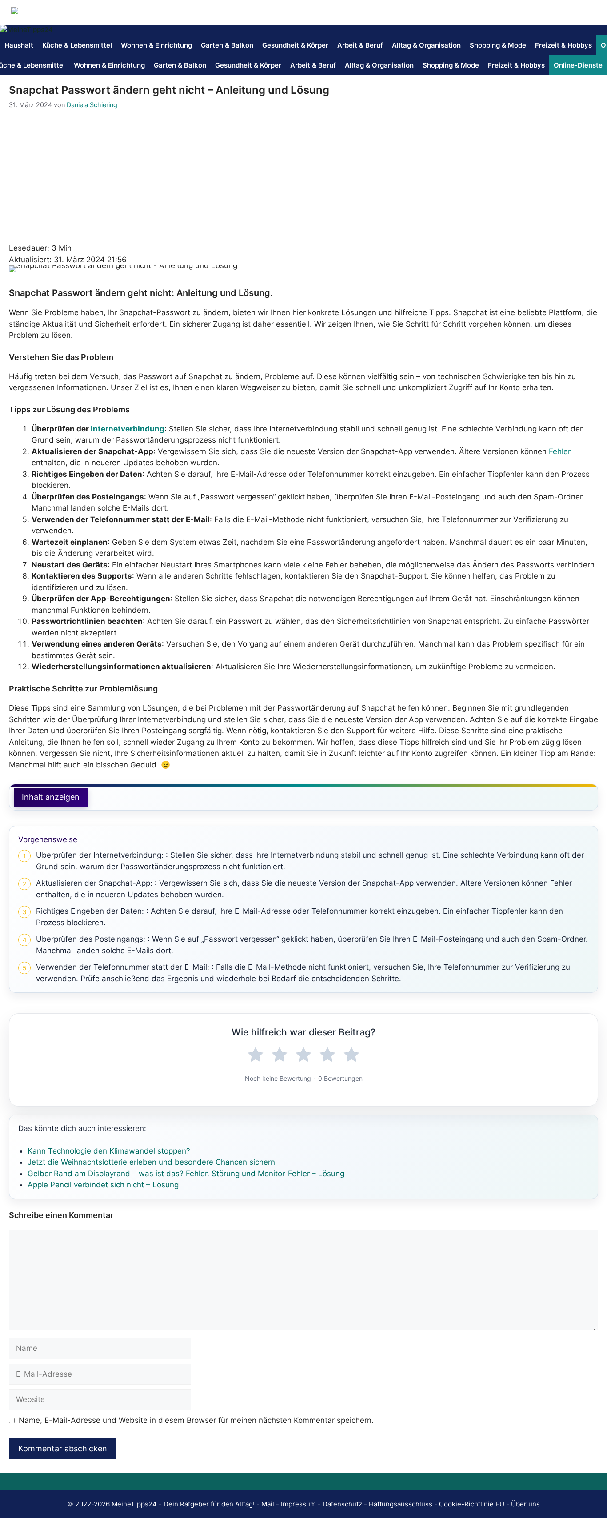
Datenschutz (342, 1504)
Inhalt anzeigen (51, 797)
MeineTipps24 (134, 1504)
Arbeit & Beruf (360, 45)
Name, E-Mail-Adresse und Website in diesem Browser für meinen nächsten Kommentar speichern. (196, 1420)
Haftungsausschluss (400, 1504)
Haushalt (18, 45)
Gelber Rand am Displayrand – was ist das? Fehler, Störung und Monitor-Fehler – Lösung (186, 1173)
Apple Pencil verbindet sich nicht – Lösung (103, 1184)
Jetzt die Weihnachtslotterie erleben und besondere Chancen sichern (151, 1162)
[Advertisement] (303, 176)
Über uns (525, 1504)
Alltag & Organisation (426, 45)
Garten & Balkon (227, 45)
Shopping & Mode (498, 45)
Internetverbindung (127, 428)
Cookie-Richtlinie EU (471, 1504)
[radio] (255, 1055)
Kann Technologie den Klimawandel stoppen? (109, 1150)
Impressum (298, 1504)
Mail (267, 1504)
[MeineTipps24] (26, 30)
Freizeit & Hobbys (563, 45)
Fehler (560, 451)
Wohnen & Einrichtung (156, 45)
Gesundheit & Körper (295, 45)
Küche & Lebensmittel (77, 45)
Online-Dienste (578, 65)
